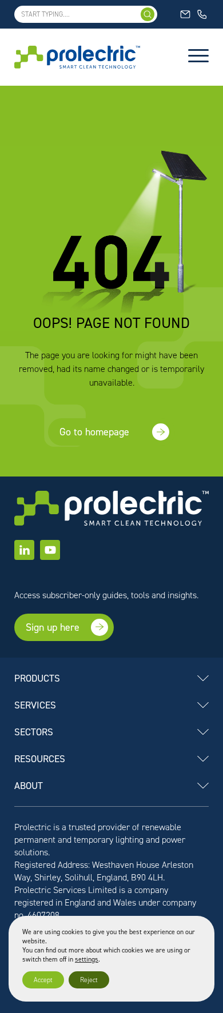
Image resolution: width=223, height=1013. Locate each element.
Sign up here (52, 627)
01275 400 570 (203, 14)
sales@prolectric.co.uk (186, 14)
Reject (89, 979)
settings (86, 959)
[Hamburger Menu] (198, 57)
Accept (43, 979)
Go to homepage (94, 432)
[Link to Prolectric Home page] (77, 57)
